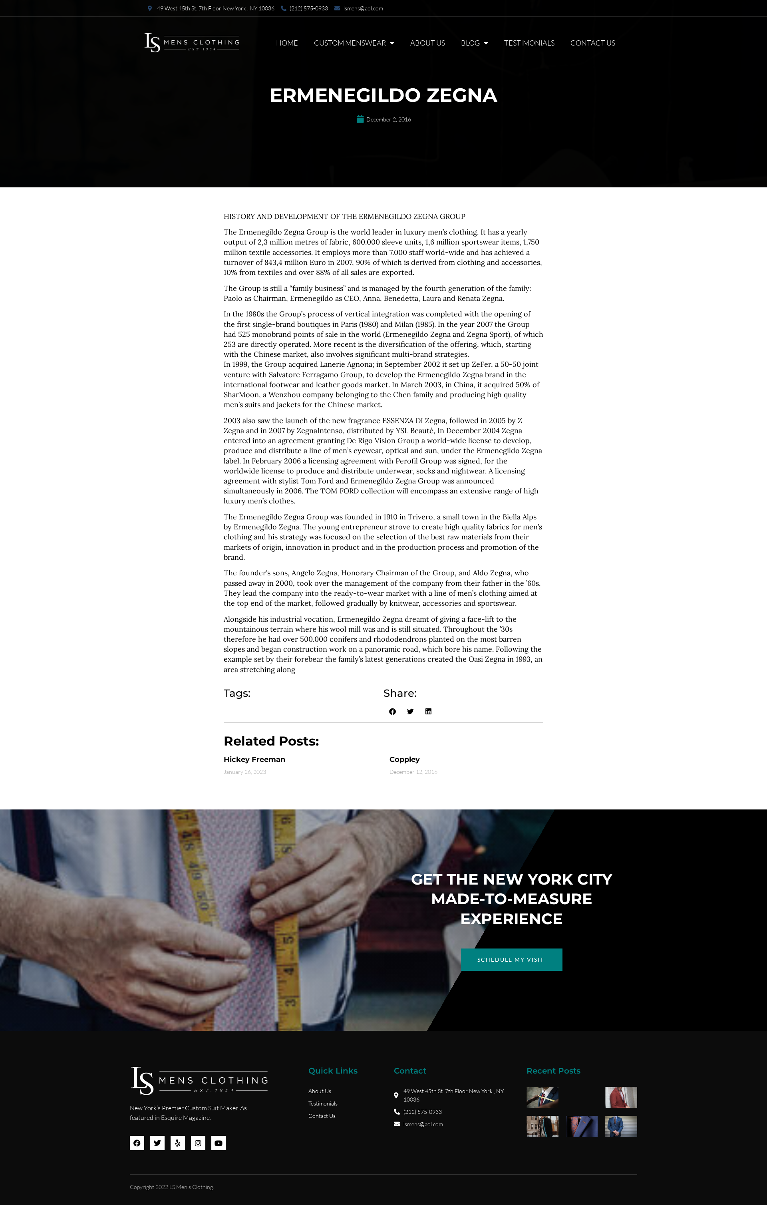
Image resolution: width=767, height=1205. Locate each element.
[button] (392, 711)
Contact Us (592, 42)
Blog (470, 42)
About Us (427, 42)
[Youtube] (218, 1143)
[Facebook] (137, 1143)
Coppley (404, 759)
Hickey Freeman (254, 759)
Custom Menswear (350, 42)
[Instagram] (198, 1143)
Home (287, 42)
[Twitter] (157, 1143)
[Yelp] (178, 1143)
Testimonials (529, 42)
